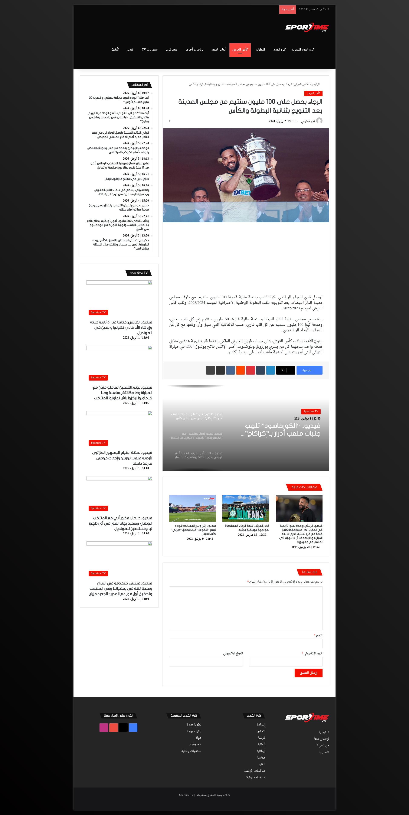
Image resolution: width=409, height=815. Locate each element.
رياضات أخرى (194, 49)
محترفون (171, 49)
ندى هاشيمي (308, 121)
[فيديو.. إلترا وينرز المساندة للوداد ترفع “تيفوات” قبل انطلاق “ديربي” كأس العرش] (192, 508)
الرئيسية (315, 84)
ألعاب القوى (219, 49)
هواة (198, 738)
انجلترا (261, 731)
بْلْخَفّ (115, 49)
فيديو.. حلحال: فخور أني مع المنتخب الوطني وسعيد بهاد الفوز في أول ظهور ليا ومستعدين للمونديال (120, 523)
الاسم (318, 635)
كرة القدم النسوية (303, 49)
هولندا (261, 758)
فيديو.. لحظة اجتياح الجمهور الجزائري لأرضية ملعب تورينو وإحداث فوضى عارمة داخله (122, 458)
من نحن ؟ (323, 746)
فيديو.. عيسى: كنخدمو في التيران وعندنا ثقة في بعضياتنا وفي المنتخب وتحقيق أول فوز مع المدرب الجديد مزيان (120, 588)
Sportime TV (311, 411)
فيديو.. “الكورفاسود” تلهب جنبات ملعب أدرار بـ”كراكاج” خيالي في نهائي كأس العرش (280, 430)
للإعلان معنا (321, 739)
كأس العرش (240, 49)
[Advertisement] (161, 28)
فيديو (130, 49)
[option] (246, 428)
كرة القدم (280, 49)
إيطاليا (261, 751)
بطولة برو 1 (194, 725)
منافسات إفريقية (254, 771)
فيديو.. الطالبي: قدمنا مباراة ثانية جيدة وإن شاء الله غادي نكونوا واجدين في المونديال (121, 327)
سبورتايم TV (150, 49)
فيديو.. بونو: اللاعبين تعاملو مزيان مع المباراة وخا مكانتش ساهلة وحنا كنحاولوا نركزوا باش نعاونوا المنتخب (122, 392)
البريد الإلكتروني (312, 653)
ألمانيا (261, 744)
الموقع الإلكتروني (233, 653)
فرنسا (261, 738)
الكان (262, 764)
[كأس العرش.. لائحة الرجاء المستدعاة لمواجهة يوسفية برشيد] (245, 508)
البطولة (260, 49)
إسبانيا (261, 725)
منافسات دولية (255, 777)
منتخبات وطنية (191, 751)
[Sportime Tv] (307, 27)
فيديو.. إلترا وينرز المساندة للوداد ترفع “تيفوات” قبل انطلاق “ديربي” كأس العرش (193, 529)
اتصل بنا (323, 752)
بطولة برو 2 (194, 731)
